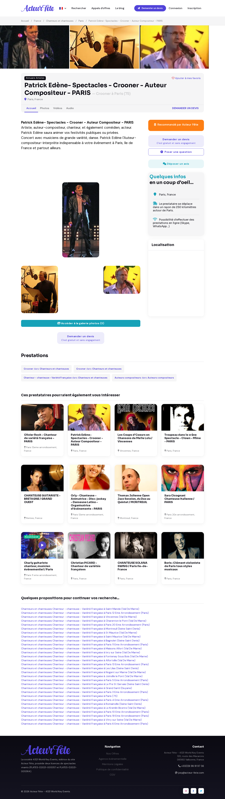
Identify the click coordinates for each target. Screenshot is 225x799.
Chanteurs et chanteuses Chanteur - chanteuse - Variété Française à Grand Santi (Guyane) (76, 688)
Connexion (175, 8)
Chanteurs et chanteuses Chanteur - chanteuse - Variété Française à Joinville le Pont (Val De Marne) (81, 676)
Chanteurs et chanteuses (59, 20)
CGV (112, 774)
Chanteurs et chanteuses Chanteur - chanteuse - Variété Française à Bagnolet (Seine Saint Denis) (80, 640)
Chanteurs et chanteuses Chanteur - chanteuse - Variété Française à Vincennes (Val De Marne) (79, 617)
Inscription (194, 8)
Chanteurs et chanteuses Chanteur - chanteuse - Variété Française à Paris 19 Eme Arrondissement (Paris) (85, 715)
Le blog (119, 8)
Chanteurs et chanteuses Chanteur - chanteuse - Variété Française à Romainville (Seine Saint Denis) (81, 704)
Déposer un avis (177, 163)
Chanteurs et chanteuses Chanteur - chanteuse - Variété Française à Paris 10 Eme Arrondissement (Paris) (85, 712)
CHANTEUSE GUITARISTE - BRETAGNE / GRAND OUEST (42, 499)
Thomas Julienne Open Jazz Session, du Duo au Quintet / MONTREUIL (134, 499)
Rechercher (78, 8)
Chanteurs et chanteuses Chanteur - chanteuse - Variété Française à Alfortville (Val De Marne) (78, 660)
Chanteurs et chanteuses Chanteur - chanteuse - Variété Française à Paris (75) (69, 696)
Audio (70, 108)
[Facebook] (193, 791)
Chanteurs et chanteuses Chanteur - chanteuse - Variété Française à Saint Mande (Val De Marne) (80, 609)
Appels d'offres (100, 8)
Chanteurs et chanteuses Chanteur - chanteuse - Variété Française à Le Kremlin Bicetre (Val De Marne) (83, 708)
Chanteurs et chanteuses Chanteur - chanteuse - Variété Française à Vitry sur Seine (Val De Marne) (81, 719)
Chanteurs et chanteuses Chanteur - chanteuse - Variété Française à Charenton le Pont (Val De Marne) (83, 620)
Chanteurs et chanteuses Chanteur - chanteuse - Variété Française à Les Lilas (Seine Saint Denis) (80, 668)
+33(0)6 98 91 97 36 (192, 766)
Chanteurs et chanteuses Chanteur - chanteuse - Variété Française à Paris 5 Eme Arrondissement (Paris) (84, 680)
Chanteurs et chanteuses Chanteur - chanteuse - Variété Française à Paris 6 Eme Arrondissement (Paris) (84, 723)
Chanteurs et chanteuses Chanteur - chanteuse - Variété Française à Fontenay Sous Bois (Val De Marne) (84, 656)
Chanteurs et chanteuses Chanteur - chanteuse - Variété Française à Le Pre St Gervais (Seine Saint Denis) (85, 684)
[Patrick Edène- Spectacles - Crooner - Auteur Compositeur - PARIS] (80, 219)
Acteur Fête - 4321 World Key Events (50, 791)
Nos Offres (112, 753)
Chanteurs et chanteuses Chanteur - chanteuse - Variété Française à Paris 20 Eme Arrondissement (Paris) (85, 624)
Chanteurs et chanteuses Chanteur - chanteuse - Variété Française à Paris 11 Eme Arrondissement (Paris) (84, 644)
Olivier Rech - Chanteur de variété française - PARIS (40, 438)
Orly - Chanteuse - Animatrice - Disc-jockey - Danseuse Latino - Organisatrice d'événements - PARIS (88, 502)
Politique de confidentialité (112, 769)
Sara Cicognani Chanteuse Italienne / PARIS (179, 499)
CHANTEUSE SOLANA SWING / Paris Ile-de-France (133, 566)
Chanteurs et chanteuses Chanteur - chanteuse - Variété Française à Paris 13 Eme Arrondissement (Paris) (85, 664)
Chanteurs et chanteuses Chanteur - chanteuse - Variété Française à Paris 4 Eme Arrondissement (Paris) (84, 700)
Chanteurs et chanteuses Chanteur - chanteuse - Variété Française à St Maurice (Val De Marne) (79, 632)
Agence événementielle (113, 759)
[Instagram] (186, 791)
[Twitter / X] (201, 791)
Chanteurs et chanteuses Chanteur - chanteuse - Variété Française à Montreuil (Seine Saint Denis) (80, 628)
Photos (44, 108)
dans (46, 368)
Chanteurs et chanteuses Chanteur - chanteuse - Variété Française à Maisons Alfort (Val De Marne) (81, 648)
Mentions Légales (112, 764)
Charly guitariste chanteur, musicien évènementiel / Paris (38, 566)
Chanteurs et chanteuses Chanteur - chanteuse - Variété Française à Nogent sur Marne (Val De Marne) (83, 672)
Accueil (25, 20)
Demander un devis (152, 8)
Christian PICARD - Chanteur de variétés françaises (85, 566)
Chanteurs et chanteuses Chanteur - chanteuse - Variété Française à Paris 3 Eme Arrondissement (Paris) (84, 692)
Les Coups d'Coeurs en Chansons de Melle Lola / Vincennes (135, 438)
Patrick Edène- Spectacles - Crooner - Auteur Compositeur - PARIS (87, 439)
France (37, 20)
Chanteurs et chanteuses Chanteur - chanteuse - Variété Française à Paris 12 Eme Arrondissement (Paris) (85, 613)
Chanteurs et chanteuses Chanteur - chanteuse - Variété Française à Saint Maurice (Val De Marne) (81, 636)
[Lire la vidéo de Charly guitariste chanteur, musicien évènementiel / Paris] (42, 545)
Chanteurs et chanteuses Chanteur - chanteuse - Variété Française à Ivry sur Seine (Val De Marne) (80, 652)
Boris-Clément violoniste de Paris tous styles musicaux (182, 566)
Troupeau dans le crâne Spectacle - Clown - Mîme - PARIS (182, 438)
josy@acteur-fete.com (191, 772)
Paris (81, 20)
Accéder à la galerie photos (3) (82, 323)
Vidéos (57, 108)
